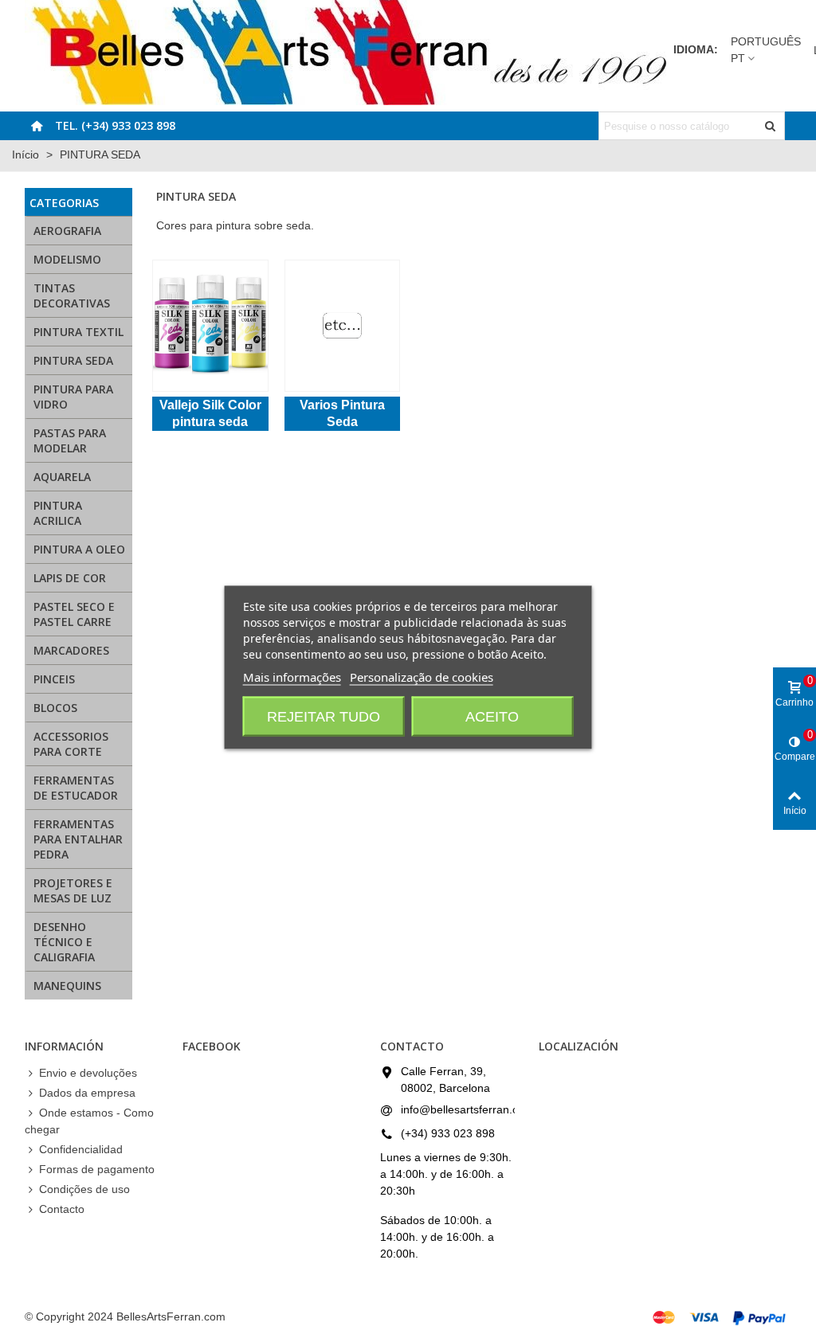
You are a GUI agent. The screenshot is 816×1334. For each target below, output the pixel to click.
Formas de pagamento (97, 1169)
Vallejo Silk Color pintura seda (210, 413)
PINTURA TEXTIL (78, 331)
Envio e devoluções (88, 1072)
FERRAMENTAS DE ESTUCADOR (75, 788)
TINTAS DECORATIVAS (71, 295)
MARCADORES (71, 650)
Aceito (492, 716)
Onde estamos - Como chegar (89, 1121)
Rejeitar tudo (323, 716)
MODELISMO (67, 259)
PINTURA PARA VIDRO (73, 396)
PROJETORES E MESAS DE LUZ (72, 890)
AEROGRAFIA (67, 230)
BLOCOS (55, 707)
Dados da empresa (87, 1092)
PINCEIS (54, 679)
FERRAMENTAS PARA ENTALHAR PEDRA (78, 839)
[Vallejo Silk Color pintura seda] (210, 326)
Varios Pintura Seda (342, 413)
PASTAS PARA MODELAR (69, 440)
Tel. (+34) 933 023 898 (115, 125)
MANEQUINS (67, 985)
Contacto (61, 1209)
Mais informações (292, 676)
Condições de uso (84, 1189)
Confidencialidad (81, 1149)
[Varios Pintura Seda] (342, 326)
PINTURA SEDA (73, 360)
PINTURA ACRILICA (57, 513)
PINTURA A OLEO (79, 549)
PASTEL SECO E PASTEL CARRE (74, 614)
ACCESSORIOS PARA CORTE (70, 744)
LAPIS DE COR (69, 577)
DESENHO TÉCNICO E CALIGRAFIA (64, 941)
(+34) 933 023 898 (448, 1133)
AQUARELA (62, 476)
